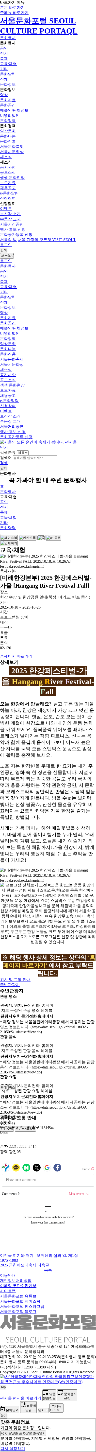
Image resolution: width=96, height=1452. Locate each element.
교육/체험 (8, 64)
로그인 (6, 245)
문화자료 (8, 100)
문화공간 (8, 105)
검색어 (6, 457)
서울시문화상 (12, 152)
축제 (4, 58)
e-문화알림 (9, 193)
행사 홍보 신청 (13, 229)
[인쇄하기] (9, 543)
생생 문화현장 (12, 177)
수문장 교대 (10, 219)
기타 (4, 69)
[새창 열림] (9, 538)
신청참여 (8, 198)
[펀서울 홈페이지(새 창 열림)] (38, 442)
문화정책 (8, 121)
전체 (4, 79)
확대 (3, 1087)
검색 (4, 463)
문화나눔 (8, 136)
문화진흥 (8, 141)
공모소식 (8, 172)
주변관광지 (10, 985)
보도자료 (8, 183)
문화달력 (8, 74)
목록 (48, 1270)
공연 (4, 48)
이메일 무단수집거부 (18, 1286)
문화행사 (8, 38)
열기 (23, 1433)
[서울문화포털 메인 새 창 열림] (48, 1340)
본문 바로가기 (12, 7)
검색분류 (8, 452)
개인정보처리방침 (16, 1280)
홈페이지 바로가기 (16, 656)
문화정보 (8, 84)
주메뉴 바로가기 (14, 13)
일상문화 (8, 131)
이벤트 (6, 209)
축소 (12, 1087)
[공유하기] (0, 534)
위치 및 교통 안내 (15, 980)
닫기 (4, 447)
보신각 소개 (10, 214)
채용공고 (8, 188)
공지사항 (8, 167)
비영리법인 (10, 115)
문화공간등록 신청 (16, 234)
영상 (4, 95)
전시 (4, 53)
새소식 (6, 157)
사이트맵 (8, 1291)
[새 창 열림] (48, 1382)
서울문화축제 (12, 146)
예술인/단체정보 (14, 110)
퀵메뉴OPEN (55, 1408)
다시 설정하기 (12, 1449)
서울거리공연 (12, 224)
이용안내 (8, 1275)
